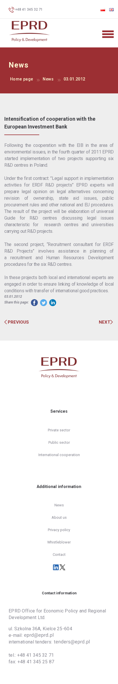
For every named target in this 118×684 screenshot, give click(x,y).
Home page (21, 79)
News (48, 79)
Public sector (59, 442)
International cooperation (59, 455)
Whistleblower (59, 542)
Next (104, 322)
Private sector (59, 430)
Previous (18, 322)
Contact (59, 554)
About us (59, 517)
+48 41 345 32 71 (28, 9)
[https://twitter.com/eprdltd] (62, 567)
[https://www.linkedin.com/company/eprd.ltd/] (56, 567)
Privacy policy (59, 530)
